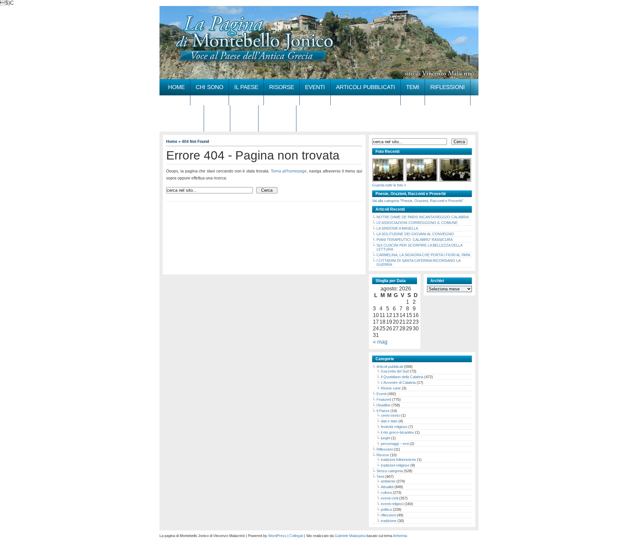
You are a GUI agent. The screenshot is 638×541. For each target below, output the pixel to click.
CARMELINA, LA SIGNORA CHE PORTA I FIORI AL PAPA (423, 255)
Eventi (315, 87)
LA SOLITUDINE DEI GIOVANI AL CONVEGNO (415, 234)
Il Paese (246, 87)
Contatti (277, 113)
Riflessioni (447, 87)
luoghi (385, 438)
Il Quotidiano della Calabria (402, 377)
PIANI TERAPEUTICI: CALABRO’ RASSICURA (414, 240)
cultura (386, 492)
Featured (383, 399)
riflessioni (388, 515)
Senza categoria (389, 471)
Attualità (387, 487)
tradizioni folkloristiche (398, 460)
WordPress (277, 536)
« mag (380, 342)
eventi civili (389, 498)
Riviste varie (391, 388)
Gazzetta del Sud (395, 371)
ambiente (388, 481)
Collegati (296, 536)
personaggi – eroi (395, 444)
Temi (412, 87)
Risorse (281, 87)
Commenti (183, 113)
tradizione (388, 521)
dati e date (389, 421)
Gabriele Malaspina (350, 536)
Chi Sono (209, 87)
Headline (383, 405)
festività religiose (394, 427)
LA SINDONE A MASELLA (397, 228)
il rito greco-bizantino (397, 432)
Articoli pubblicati (365, 87)
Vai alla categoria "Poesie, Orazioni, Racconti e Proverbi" (417, 201)
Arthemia (400, 536)
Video (244, 113)
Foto (217, 113)
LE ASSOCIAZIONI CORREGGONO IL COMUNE (417, 223)
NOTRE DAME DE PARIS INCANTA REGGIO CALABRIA (422, 217)
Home (176, 87)
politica (386, 509)
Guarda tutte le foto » (389, 185)
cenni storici (390, 415)
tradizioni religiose (395, 465)
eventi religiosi (392, 504)
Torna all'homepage (289, 171)
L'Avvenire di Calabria (398, 382)
